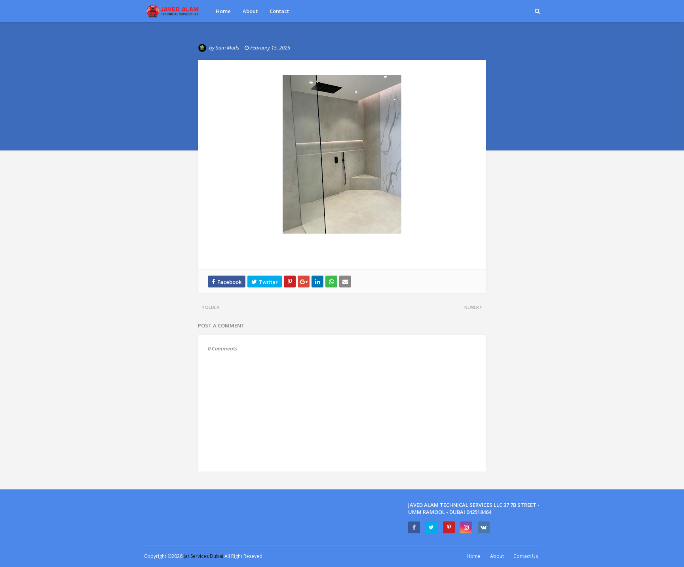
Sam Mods (227, 47)
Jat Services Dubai (204, 556)
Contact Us (525, 556)
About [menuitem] (250, 11)
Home (474, 556)
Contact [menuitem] (279, 11)
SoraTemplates (306, 556)
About (497, 556)
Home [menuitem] (223, 11)
